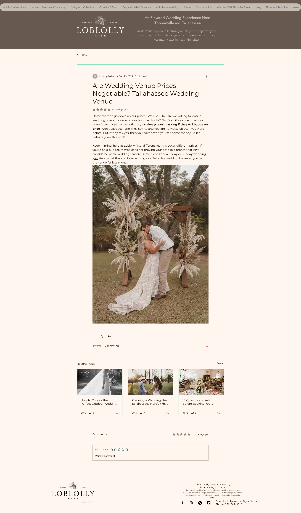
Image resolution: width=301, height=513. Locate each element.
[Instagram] (191, 503)
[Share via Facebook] (93, 336)
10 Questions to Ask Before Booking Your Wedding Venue (197, 402)
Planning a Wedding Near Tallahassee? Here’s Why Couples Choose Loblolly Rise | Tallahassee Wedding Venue (150, 402)
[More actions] (207, 76)
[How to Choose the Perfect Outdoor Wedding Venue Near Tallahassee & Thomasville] (99, 382)
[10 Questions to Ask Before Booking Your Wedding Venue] (201, 382)
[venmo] (209, 503)
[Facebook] (182, 503)
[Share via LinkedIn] (109, 336)
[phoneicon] (200, 503)
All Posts (82, 55)
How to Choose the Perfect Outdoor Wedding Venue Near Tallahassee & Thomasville (99, 402)
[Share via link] (117, 336)
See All (220, 363)
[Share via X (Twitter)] (101, 336)
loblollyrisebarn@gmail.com (240, 501)
